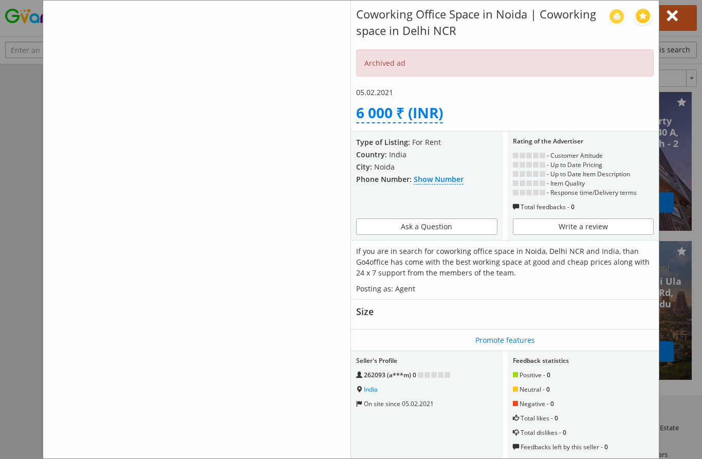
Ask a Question (426, 226)
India (371, 389)
